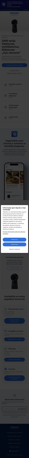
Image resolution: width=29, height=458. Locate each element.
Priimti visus (14, 240)
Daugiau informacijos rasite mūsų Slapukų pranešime (14, 233)
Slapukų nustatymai (14, 249)
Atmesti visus (14, 244)
